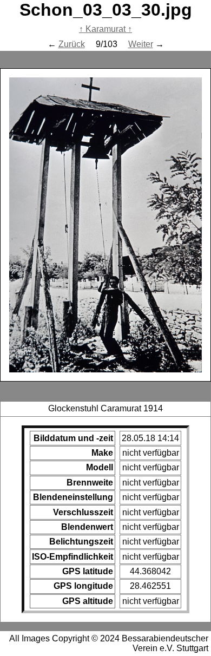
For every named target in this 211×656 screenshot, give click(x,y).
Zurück (71, 44)
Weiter (140, 44)
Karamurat (105, 29)
